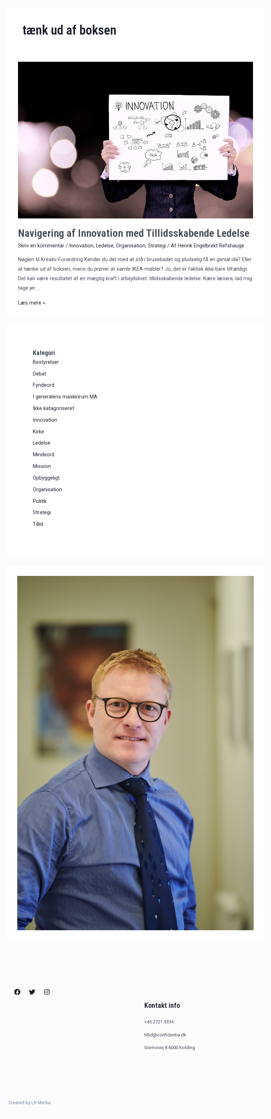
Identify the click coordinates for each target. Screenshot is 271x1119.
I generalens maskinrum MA (65, 396)
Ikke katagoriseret (53, 408)
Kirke (38, 431)
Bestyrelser (46, 362)
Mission (42, 466)
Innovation (81, 245)
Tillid (38, 524)
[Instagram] (47, 992)
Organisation (130, 245)
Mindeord (43, 454)
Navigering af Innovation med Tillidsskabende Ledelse (133, 233)
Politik (40, 501)
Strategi (157, 245)
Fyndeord (43, 385)
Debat (39, 374)
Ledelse (105, 245)
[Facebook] (17, 992)
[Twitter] (32, 992)
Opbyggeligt (46, 478)
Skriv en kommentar (41, 245)
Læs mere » (31, 303)
